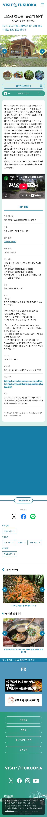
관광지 (9, 660)
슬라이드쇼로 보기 (23, 85)
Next (42, 51)
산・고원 (7, 542)
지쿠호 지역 (8, 531)
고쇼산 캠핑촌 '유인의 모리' (25, 660)
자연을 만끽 (8, 553)
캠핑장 (20, 542)
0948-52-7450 (10, 241)
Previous (4, 51)
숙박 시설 (33, 542)
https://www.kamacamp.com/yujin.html (24, 380)
